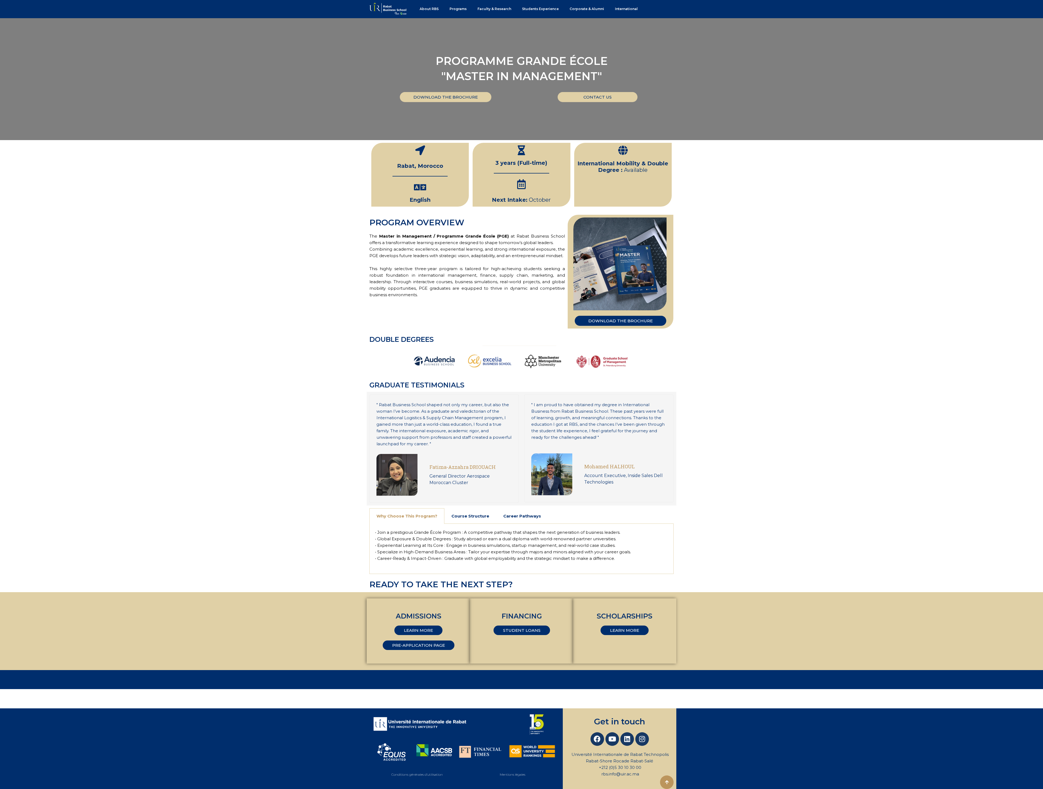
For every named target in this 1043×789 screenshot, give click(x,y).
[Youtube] (612, 739)
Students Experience (540, 9)
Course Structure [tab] (470, 516)
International (626, 9)
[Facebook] (597, 739)
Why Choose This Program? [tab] (406, 516)
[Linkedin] (627, 739)
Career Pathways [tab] (522, 516)
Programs (458, 9)
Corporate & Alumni (587, 9)
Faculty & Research (494, 9)
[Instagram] (642, 739)
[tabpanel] (521, 549)
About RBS (429, 9)
